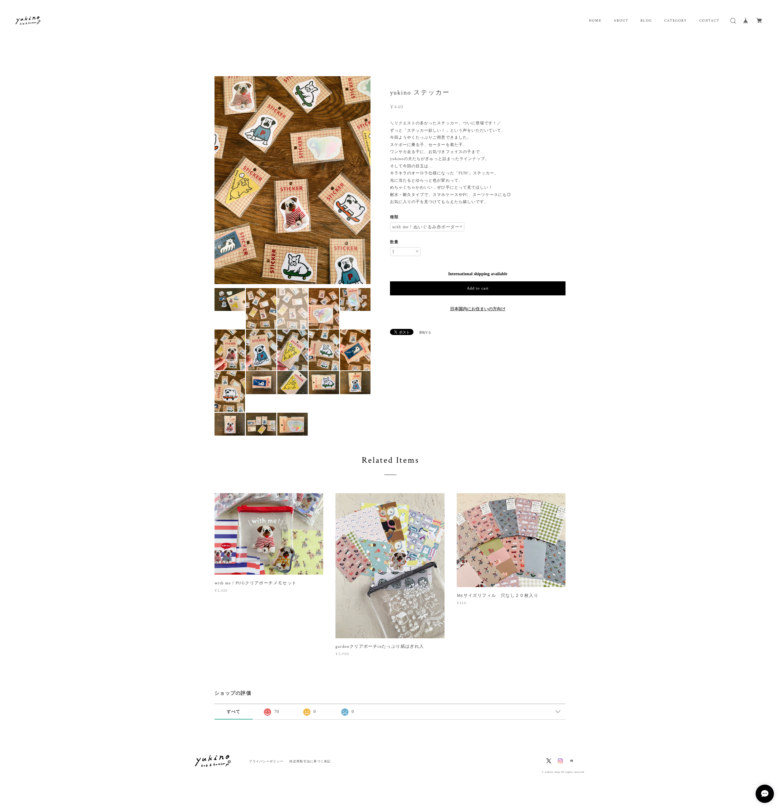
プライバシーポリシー (266, 761)
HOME (595, 20)
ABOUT (621, 20)
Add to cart (477, 288)
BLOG (646, 20)
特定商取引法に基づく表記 (310, 761)
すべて (234, 711)
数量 (394, 242)
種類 (394, 217)
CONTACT (709, 20)
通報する (425, 332)
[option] (292, 180)
